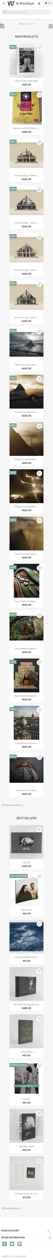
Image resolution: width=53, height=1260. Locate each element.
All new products (13, 805)
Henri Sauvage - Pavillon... (26, 175)
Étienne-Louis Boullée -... (26, 364)
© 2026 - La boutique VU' (14, 1256)
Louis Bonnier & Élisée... (26, 743)
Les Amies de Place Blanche (26, 1004)
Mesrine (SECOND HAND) (26, 81)
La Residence (26, 1051)
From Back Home (26, 1146)
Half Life (26, 862)
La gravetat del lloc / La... (26, 1193)
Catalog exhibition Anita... (26, 957)
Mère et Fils (26, 910)
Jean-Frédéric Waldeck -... (26, 601)
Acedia (26, 1099)
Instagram (19, 1244)
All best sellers (12, 1208)
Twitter (12, 1244)
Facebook (4, 1244)
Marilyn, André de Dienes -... (26, 128)
